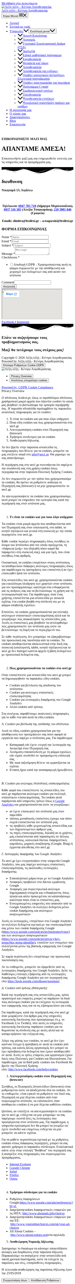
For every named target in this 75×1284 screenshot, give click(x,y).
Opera (13, 1178)
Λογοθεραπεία (32, 67)
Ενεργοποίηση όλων (15, 1280)
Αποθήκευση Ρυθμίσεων (45, 1280)
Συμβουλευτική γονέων (38, 90)
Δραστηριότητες (20, 117)
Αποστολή (9, 286)
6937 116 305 (12, 209)
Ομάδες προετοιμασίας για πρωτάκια (46, 82)
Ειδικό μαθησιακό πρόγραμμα (42, 55)
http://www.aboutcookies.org (28, 1235)
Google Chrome (20, 1168)
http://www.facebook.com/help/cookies (33, 1069)
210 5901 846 (62, 209)
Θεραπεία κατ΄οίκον (35, 63)
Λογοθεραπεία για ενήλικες (40, 71)
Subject (7, 245)
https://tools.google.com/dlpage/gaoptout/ (33, 981)
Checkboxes (11, 257)
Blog (13, 120)
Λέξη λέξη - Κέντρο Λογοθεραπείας (25, 10)
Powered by (27, 387)
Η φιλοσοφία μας (21, 110)
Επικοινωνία (17, 124)
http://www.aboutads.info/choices (43, 1213)
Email (6, 241)
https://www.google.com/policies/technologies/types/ (36, 931)
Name (7, 237)
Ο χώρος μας (18, 113)
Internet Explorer (20, 1164)
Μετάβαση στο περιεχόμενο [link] (19, 3)
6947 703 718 (27, 206)
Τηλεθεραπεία (32, 94)
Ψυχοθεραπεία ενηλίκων (38, 99)
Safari (13, 1171)
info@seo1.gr (40, 454)
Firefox (14, 1175)
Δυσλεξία (29, 51)
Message (8, 253)
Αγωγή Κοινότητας (35, 35)
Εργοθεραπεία (32, 59)
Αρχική (14, 23)
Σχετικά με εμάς (20, 26)
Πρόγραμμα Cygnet (35, 86)
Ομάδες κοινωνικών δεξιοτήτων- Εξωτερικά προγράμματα (41, 76)
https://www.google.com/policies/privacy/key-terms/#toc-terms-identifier (31, 940)
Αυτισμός (29, 39)
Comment (8, 282)
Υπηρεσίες (16, 31)
